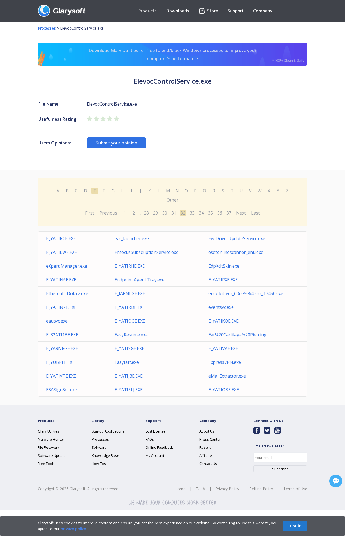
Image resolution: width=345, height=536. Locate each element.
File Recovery (48, 447)
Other (172, 200)
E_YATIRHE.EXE (130, 266)
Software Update (52, 455)
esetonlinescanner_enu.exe (235, 252)
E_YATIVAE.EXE (223, 348)
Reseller (206, 447)
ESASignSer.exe (61, 390)
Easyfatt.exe (127, 362)
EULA (200, 488)
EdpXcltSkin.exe (223, 266)
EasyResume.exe (131, 335)
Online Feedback (159, 447)
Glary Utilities (48, 431)
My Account (155, 455)
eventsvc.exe (221, 307)
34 (201, 213)
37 (228, 213)
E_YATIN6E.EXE (61, 280)
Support (235, 11)
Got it (295, 525)
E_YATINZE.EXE (61, 307)
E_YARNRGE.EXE (62, 348)
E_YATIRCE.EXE (61, 238)
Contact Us (208, 463)
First (89, 213)
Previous (108, 213)
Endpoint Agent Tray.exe (139, 280)
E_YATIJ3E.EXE (129, 376)
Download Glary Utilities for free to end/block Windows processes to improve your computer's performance (197, 55)
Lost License (155, 431)
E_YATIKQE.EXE (223, 321)
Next (241, 213)
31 (173, 213)
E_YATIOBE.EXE (223, 390)
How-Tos (99, 463)
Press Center (210, 439)
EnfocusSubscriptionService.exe (146, 252)
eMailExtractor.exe (227, 376)
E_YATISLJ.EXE (129, 390)
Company (262, 11)
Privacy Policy (227, 488)
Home (180, 488)
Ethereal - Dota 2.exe (67, 293)
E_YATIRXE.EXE (223, 280)
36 (219, 213)
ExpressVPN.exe (224, 362)
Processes (47, 28)
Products (147, 11)
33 (192, 213)
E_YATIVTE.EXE (61, 376)
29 (155, 213)
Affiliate (205, 455)
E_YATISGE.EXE (129, 348)
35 (210, 213)
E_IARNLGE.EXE (130, 293)
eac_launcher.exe (132, 238)
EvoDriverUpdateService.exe (236, 238)
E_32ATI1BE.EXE (62, 335)
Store (212, 11)
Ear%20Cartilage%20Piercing (237, 335)
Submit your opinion (116, 143)
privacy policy (73, 528)
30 (164, 213)
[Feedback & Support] (335, 481)
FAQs (150, 439)
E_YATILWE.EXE (61, 252)
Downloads (177, 11)
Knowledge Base (105, 455)
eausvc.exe (57, 321)
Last (255, 213)
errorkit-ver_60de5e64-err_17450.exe (245, 293)
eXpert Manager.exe (66, 266)
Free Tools (46, 463)
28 (146, 213)
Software (99, 447)
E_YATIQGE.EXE (130, 321)
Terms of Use (295, 488)
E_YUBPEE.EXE (60, 362)
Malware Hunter (51, 439)
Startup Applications (108, 431)
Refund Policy (261, 488)
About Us (206, 431)
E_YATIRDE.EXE (130, 307)
